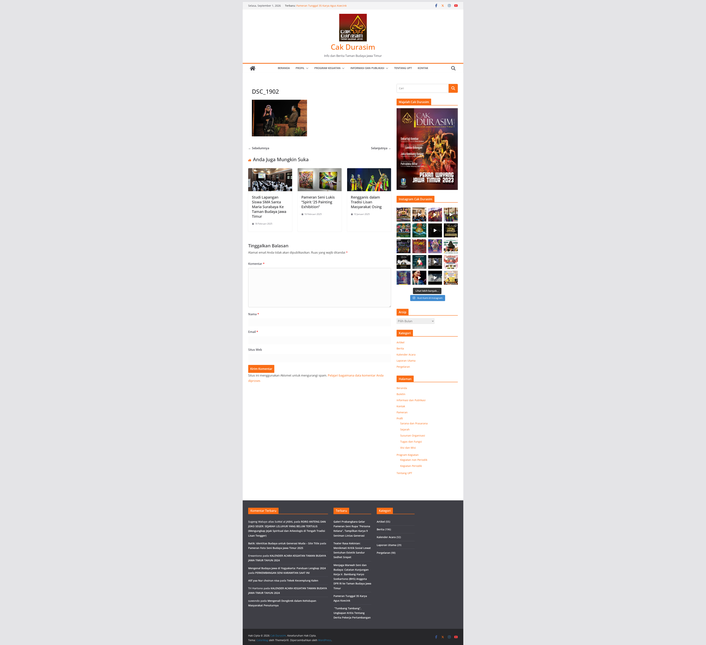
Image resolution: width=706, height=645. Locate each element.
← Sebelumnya (258, 148)
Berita (400, 348)
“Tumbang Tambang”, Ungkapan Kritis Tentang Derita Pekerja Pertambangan (352, 613)
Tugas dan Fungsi (411, 441)
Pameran (402, 412)
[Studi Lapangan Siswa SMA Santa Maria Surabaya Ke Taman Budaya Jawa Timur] (270, 171)
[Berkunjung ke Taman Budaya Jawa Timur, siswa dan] (419, 215)
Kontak (423, 68)
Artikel (400, 342)
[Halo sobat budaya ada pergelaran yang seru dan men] (451, 262)
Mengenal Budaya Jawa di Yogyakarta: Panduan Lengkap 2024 (287, 568)
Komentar (256, 264)
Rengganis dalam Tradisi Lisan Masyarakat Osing (366, 202)
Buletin (401, 394)
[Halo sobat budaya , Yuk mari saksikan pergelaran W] (419, 262)
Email (253, 332)
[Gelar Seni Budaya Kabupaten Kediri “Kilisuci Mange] (404, 215)
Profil (300, 68)
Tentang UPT (403, 68)
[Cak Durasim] (252, 68)
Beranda (284, 68)
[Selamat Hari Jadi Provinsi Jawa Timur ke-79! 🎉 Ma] (435, 246)
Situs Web (255, 350)
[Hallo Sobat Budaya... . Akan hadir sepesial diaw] (404, 278)
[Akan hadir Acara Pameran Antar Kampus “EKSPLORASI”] (419, 246)
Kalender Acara (406, 354)
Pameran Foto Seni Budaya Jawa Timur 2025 (275, 548)
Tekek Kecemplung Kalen (302, 580)
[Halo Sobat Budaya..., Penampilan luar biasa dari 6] (435, 230)
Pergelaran (403, 366)
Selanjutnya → (381, 148)
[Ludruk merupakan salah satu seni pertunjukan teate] (419, 278)
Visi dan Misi (408, 447)
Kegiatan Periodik (411, 466)
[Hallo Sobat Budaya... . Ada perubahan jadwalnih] (451, 278)
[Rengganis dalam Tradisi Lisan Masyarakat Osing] (369, 171)
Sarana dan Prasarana (414, 423)
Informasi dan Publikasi (367, 68)
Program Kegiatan (327, 68)
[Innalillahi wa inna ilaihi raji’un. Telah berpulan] (404, 262)
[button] (306, 68)
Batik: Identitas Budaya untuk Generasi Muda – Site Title (283, 543)
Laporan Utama (406, 360)
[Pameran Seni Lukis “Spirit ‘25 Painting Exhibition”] (320, 171)
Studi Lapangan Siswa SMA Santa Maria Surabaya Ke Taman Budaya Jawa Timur (269, 207)
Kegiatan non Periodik (413, 460)
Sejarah (405, 429)
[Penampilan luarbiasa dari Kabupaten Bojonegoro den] (404, 246)
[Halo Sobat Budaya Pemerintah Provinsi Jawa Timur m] (451, 246)
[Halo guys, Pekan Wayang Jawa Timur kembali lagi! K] (419, 230)
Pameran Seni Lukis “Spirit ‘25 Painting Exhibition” (318, 202)
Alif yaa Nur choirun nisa (263, 580)
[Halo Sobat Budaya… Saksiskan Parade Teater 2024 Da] (451, 230)
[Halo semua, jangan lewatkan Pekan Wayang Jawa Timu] (404, 230)
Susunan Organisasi (412, 435)
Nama (253, 314)
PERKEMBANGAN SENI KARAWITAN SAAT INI (282, 573)
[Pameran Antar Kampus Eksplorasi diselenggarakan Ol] (435, 215)
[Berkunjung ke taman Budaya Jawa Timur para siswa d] (451, 215)
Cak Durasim (353, 47)
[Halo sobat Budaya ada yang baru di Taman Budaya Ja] (435, 262)
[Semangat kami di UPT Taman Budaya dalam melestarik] (435, 278)
